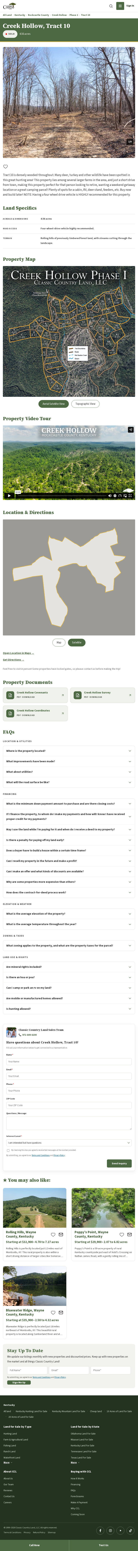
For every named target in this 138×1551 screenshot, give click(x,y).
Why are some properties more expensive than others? (40, 882)
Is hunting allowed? (18, 1009)
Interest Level (14, 1136)
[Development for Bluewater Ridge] (34, 1302)
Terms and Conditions (41, 1155)
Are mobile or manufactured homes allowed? (34, 998)
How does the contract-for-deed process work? (36, 892)
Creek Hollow (59, 15)
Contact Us (9, 1496)
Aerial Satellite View (54, 404)
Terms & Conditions (12, 1532)
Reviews (8, 1490)
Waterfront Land (12, 1457)
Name (9, 1055)
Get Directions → (13, 660)
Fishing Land (10, 1445)
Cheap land (96, 1411)
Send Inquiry (119, 1163)
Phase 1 (74, 15)
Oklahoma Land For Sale (83, 1433)
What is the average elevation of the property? (35, 914)
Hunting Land (10, 1433)
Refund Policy (39, 1532)
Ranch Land (9, 1451)
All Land (7, 15)
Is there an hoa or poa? (20, 977)
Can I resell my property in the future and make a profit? (41, 861)
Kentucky (20, 15)
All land (7, 1411)
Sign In (130, 6)
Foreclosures (77, 1496)
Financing (75, 1484)
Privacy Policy (59, 1155)
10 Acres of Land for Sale (119, 1411)
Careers (8, 1502)
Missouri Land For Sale (82, 1439)
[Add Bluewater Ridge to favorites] (53, 1312)
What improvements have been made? (30, 761)
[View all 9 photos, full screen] (69, 102)
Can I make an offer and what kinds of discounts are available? (45, 871)
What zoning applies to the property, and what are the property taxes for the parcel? (59, 946)
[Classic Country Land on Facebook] (100, 1531)
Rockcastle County (38, 15)
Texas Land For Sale (81, 1457)
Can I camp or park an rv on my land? (29, 988)
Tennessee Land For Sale (83, 1451)
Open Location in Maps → (18, 653)
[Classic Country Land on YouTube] (120, 1531)
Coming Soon (78, 1514)
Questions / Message (16, 1113)
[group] (69, 102)
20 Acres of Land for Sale (21, 1417)
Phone (10, 1084)
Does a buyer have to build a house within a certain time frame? (46, 851)
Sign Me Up (19, 1382)
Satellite (76, 642)
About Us (8, 1478)
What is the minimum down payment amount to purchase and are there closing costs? (60, 804)
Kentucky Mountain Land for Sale (68, 1411)
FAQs (73, 1490)
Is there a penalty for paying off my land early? (35, 840)
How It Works (77, 1478)
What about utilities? (19, 772)
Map (59, 642)
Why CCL (75, 1508)
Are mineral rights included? (24, 967)
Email (9, 1069)
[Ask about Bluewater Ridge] (61, 1312)
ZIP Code (10, 1098)
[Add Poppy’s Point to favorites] (122, 1234)
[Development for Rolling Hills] (34, 1224)
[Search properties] (111, 6)
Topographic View (85, 404)
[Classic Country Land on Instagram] (110, 1531)
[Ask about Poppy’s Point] (130, 1234)
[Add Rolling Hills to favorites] (53, 1234)
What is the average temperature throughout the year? (41, 924)
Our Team (9, 1484)
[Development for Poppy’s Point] (103, 1224)
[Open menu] (120, 6)
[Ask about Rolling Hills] (61, 1234)
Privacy (27, 1532)
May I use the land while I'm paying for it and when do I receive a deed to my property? (60, 829)
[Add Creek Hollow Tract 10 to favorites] (6, 166)
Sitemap (52, 1532)
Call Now (34, 1545)
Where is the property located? (25, 751)
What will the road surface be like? (27, 782)
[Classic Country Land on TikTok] (130, 1531)
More (7, 1462)
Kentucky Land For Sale (82, 1445)
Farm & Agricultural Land (16, 1439)
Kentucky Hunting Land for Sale (31, 1411)
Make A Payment (79, 1502)
